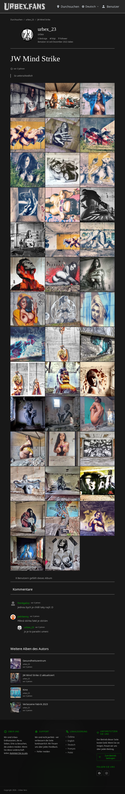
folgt (53, 38)
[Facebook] (99, 773)
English (71, 741)
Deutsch (90, 6)
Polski (70, 752)
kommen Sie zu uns (19, 753)
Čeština (71, 737)
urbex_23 (30, 19)
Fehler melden (43, 751)
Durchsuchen (70, 6)
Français (71, 748)
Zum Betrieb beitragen (110, 757)
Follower (62, 38)
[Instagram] (106, 773)
